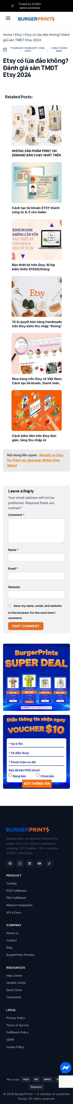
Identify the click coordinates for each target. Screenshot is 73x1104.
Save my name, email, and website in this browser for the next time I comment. (35, 612)
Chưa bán (47, 776)
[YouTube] (39, 863)
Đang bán (19, 776)
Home (7, 35)
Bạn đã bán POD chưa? (24, 770)
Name (13, 549)
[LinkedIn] (29, 863)
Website (14, 587)
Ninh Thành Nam (60, 49)
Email (13, 568)
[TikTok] (49, 863)
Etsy (18, 35)
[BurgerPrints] (36, 19)
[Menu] (8, 18)
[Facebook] (10, 863)
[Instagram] (20, 863)
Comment (16, 514)
